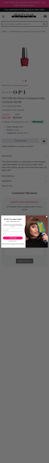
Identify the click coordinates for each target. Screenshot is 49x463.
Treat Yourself (12, 238)
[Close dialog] (46, 216)
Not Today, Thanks (13, 241)
